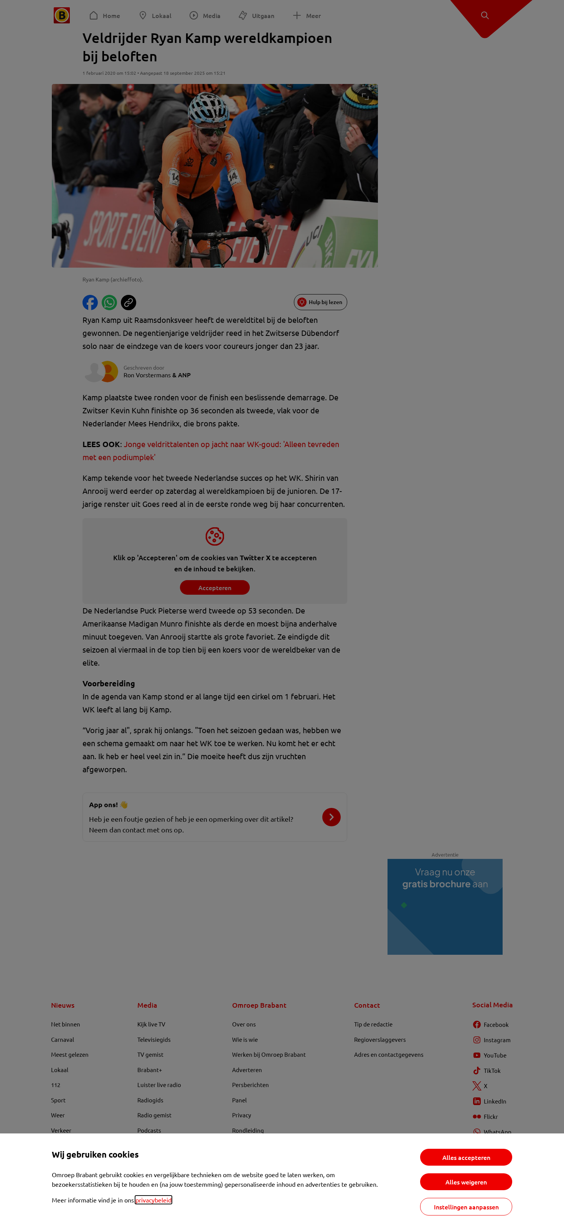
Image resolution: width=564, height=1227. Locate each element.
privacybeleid (153, 1200)
